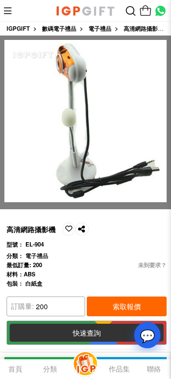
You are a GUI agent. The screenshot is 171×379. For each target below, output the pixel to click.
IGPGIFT (18, 28)
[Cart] (146, 11)
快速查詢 (87, 333)
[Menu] (10, 11)
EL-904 (34, 244)
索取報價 (127, 306)
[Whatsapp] (160, 11)
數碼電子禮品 (59, 28)
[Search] (131, 11)
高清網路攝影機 (144, 28)
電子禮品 (100, 28)
